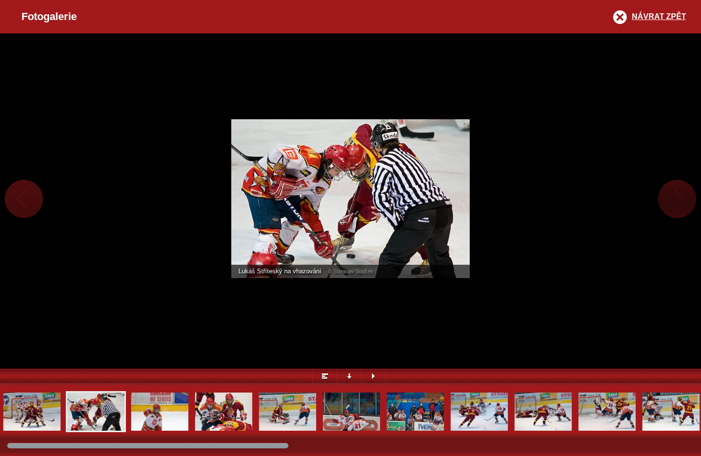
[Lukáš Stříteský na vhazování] (96, 429)
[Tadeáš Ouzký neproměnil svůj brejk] (479, 429)
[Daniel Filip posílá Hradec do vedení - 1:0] (288, 429)
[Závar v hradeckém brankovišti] (607, 429)
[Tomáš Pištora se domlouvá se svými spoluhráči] (160, 429)
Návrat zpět (659, 16)
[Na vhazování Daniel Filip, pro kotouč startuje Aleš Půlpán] (224, 429)
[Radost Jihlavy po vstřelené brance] (671, 429)
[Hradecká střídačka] (415, 429)
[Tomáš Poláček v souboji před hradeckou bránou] (32, 429)
